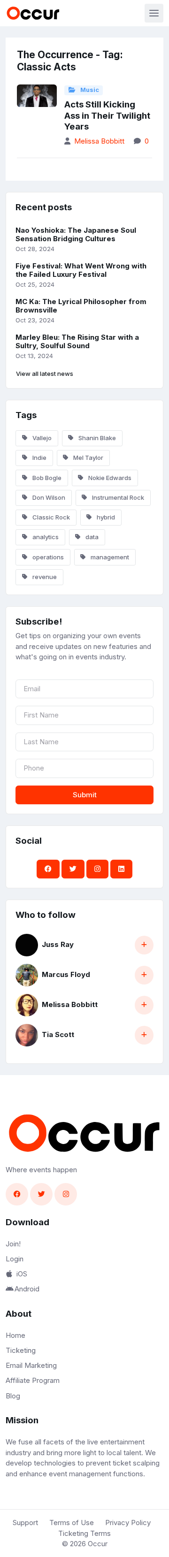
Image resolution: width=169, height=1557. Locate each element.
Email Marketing (31, 1365)
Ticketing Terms (84, 1533)
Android (27, 1288)
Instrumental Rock (117, 497)
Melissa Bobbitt (99, 141)
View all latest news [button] (44, 373)
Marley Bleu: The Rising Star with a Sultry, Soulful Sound (77, 342)
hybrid (105, 517)
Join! (13, 1243)
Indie (38, 457)
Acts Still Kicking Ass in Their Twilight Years (107, 115)
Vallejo (41, 438)
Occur (98, 1543)
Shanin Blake (96, 438)
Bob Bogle (46, 477)
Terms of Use (71, 1522)
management (109, 557)
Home (15, 1335)
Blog (13, 1395)
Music (89, 89)
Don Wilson (48, 497)
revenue (44, 576)
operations (47, 557)
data (91, 537)
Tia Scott (58, 1034)
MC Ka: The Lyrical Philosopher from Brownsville (80, 306)
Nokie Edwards (109, 477)
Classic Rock (50, 517)
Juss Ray (58, 944)
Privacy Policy (128, 1522)
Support (25, 1522)
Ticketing (21, 1350)
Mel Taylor (87, 457)
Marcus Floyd (66, 974)
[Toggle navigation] (154, 13)
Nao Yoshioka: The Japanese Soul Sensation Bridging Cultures (75, 235)
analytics (45, 537)
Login (14, 1258)
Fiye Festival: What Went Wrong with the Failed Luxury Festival (80, 270)
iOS (21, 1273)
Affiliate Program (33, 1380)
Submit (85, 794)
